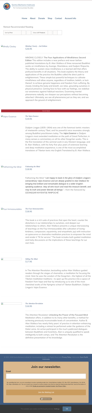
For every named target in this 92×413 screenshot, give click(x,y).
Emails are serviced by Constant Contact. (44, 386)
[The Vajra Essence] (8, 116)
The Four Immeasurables (34, 209)
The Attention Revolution (34, 303)
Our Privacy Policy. (61, 386)
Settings (57, 409)
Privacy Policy (66, 357)
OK (67, 409)
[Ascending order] (28, 32)
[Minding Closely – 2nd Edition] (8, 46)
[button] (85, 18)
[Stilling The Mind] (11, 259)
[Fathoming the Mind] (11, 167)
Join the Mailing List (46, 392)
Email (8, 371)
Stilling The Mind (31, 259)
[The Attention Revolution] (11, 304)
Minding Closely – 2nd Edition (36, 46)
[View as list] (59, 32)
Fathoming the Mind (32, 166)
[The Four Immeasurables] (11, 209)
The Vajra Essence (31, 116)
